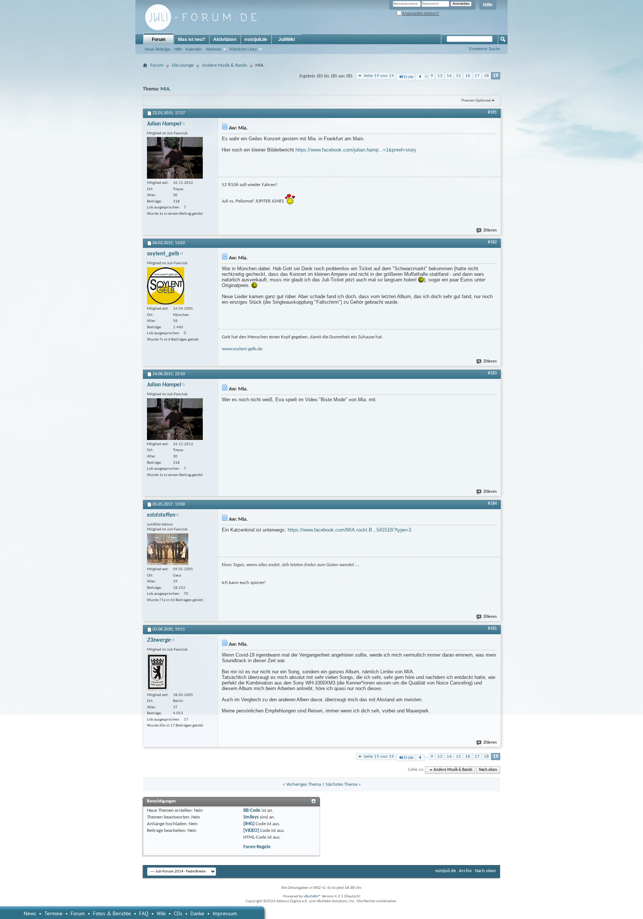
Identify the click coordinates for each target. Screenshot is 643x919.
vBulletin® (312, 896)
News (30, 913)
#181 (492, 112)
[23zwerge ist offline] (157, 672)
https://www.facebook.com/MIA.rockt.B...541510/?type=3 (349, 530)
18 (486, 75)
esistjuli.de (255, 39)
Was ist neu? (191, 39)
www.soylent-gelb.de (242, 349)
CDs (178, 913)
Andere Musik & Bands (224, 65)
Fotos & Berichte (112, 913)
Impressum (224, 913)
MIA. (165, 89)
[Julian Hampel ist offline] (175, 158)
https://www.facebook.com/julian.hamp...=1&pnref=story (355, 150)
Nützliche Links (243, 49)
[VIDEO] (251, 830)
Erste (408, 76)
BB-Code (251, 810)
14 (449, 75)
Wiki (161, 913)
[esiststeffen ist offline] (167, 549)
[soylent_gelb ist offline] (165, 285)
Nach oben (488, 770)
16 (467, 75)
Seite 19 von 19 (379, 75)
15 (458, 75)
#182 (492, 242)
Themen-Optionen (476, 101)
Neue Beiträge (157, 49)
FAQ (143, 913)
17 (477, 75)
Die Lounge (182, 65)
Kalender (194, 49)
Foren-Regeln (257, 847)
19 (495, 75)
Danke (197, 913)
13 (439, 75)
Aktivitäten (224, 39)
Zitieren (490, 231)
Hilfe (488, 4)
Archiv (465, 870)
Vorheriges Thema (303, 784)
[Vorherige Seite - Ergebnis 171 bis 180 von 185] (420, 76)
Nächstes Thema (341, 784)
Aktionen (213, 49)
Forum (159, 39)
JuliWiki (286, 39)
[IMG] (249, 823)
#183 (492, 373)
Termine (53, 913)
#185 (492, 628)
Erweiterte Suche (484, 49)
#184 (492, 503)
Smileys (251, 817)
